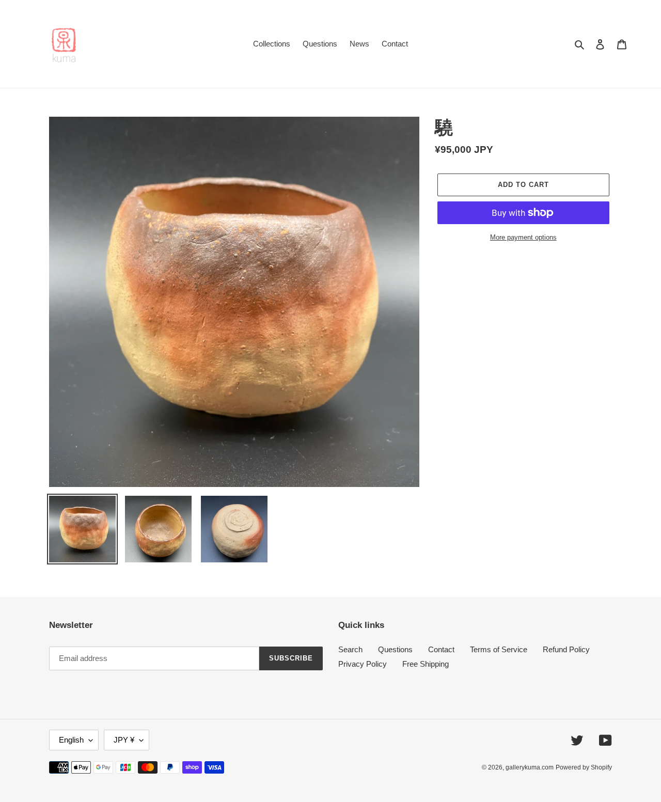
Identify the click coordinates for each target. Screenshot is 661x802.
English (71, 739)
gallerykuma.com (530, 767)
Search (350, 649)
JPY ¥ (124, 739)
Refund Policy (566, 649)
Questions (395, 649)
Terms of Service (498, 649)
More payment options (523, 237)
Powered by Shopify (584, 767)
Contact (441, 649)
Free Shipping (425, 663)
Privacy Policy (362, 663)
